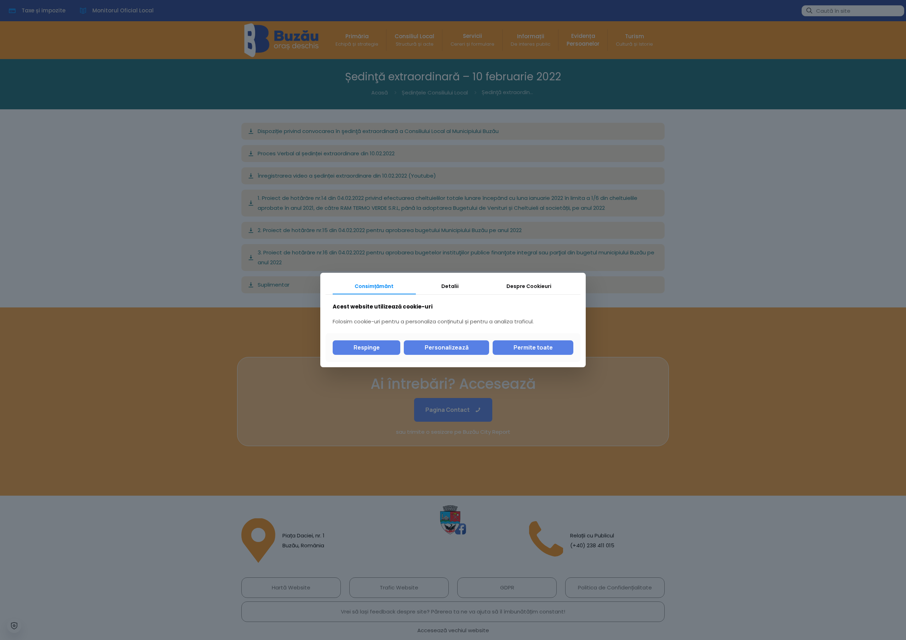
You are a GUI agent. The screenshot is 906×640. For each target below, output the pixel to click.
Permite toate (533, 347)
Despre (528, 286)
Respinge (367, 347)
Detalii (450, 286)
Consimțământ (374, 286)
